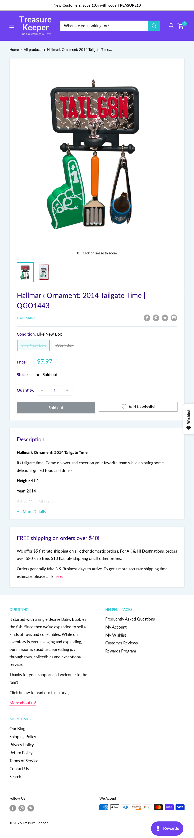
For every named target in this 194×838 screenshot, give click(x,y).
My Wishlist (115, 635)
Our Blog (17, 728)
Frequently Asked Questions (130, 618)
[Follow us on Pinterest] (30, 807)
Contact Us (19, 768)
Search (15, 776)
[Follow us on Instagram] (21, 807)
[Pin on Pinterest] (156, 317)
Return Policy (21, 752)
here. (58, 576)
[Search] (154, 26)
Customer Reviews (121, 642)
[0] (181, 26)
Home (14, 49)
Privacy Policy (21, 744)
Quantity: (25, 390)
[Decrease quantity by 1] (42, 390)
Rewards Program (120, 650)
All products (33, 49)
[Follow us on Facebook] (12, 807)
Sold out (55, 407)
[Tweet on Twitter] (165, 317)
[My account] (171, 25)
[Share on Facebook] (147, 317)
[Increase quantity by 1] (67, 390)
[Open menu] (11, 26)
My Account (116, 627)
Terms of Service (23, 760)
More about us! (22, 702)
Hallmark (26, 318)
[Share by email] (174, 317)
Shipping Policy (22, 736)
